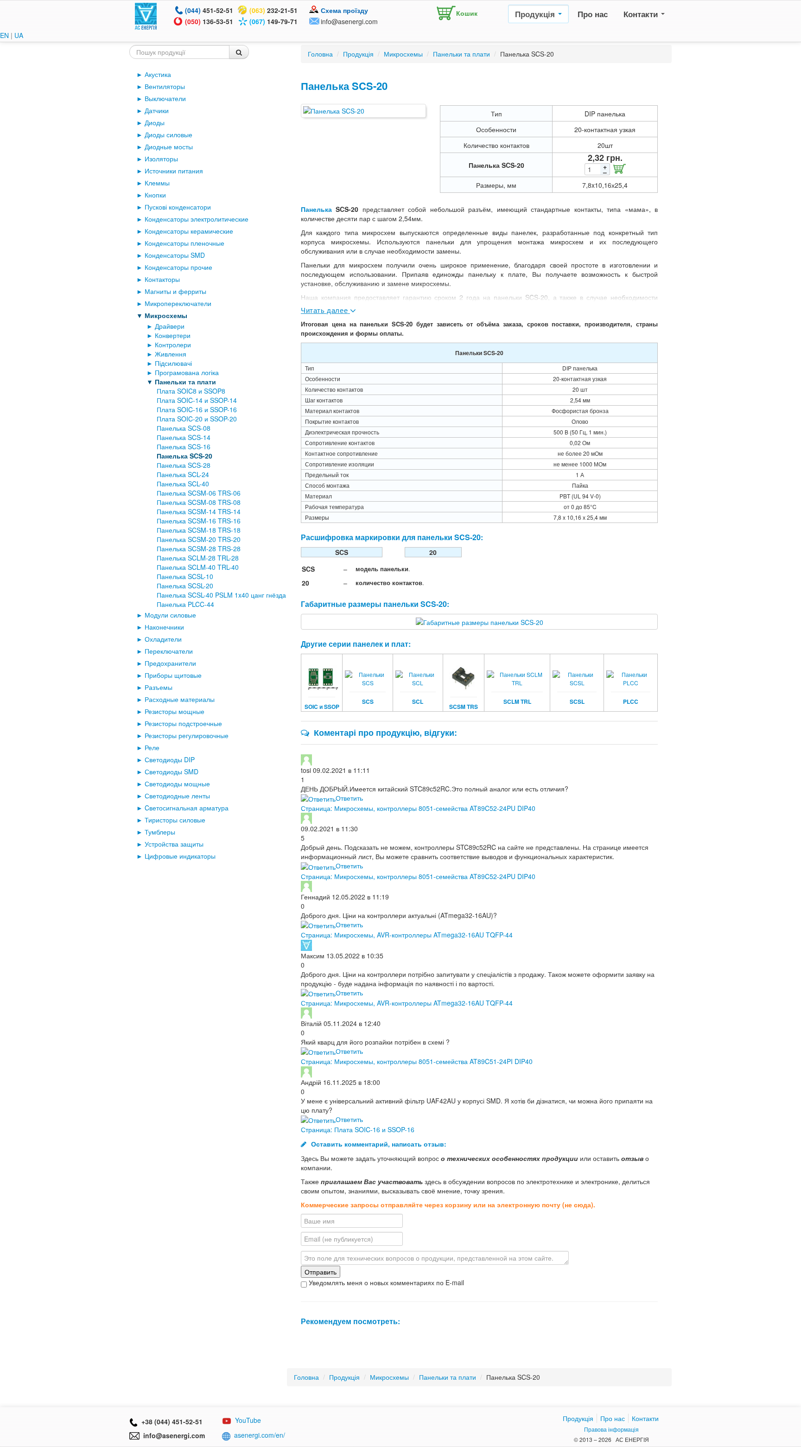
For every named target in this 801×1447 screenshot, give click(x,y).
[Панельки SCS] (367, 672)
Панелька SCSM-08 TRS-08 (199, 502)
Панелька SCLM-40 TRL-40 (198, 567)
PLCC (630, 701)
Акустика (158, 74)
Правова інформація (611, 1429)
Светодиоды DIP (170, 759)
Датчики (157, 110)
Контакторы (162, 279)
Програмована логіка (187, 372)
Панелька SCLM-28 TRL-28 (198, 557)
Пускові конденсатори (178, 206)
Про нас (593, 13)
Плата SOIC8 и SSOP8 (191, 390)
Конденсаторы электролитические (196, 218)
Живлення (170, 353)
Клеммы (157, 182)
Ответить (349, 798)
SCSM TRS (463, 706)
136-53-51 (209, 21)
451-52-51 (209, 10)
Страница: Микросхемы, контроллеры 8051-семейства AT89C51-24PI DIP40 (417, 1061)
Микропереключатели (178, 303)
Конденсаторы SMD (175, 255)
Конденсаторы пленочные (184, 243)
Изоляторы (161, 158)
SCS (368, 701)
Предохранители (170, 663)
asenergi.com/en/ (259, 1435)
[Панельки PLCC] (630, 672)
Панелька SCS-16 (183, 446)
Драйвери (169, 326)
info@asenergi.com (349, 21)
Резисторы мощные (174, 711)
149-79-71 (273, 21)
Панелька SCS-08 (183, 428)
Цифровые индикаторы (180, 856)
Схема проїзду (344, 10)
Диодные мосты (169, 146)
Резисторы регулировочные (187, 735)
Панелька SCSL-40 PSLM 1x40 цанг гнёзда (221, 594)
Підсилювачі (173, 363)
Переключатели (169, 651)
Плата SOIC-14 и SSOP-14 (197, 400)
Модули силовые (170, 614)
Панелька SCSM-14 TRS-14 (199, 511)
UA (18, 35)
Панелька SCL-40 (183, 483)
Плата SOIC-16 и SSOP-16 (197, 409)
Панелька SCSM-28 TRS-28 (199, 548)
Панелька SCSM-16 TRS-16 (199, 520)
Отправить (321, 1271)
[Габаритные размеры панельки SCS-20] (479, 621)
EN (4, 35)
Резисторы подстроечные (183, 723)
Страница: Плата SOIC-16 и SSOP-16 (357, 1129)
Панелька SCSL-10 (185, 576)
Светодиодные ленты (177, 795)
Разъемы (158, 687)
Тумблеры (160, 831)
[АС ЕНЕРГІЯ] (146, 15)
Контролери (173, 344)
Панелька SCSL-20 (185, 585)
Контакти (641, 13)
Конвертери (173, 335)
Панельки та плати (185, 381)
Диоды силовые (168, 134)
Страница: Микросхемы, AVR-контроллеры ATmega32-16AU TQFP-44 (407, 934)
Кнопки (155, 194)
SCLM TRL (517, 701)
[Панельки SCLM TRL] (517, 672)
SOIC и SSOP (322, 706)
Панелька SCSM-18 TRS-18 (199, 530)
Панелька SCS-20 (184, 455)
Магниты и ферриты (175, 291)
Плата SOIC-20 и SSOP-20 (197, 418)
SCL (417, 701)
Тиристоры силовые (175, 819)
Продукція (536, 13)
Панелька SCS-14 (183, 437)
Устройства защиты (174, 843)
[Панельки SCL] (417, 672)
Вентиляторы (165, 86)
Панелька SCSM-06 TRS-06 (199, 492)
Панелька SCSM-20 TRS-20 (199, 539)
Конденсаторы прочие (178, 267)
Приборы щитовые (173, 675)
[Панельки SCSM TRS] (463, 672)
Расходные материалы (180, 699)
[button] (454, 11)
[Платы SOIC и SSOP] (322, 672)
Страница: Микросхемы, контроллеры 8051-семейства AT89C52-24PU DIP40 (418, 808)
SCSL (577, 701)
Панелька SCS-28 (183, 465)
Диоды (155, 122)
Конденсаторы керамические (189, 231)
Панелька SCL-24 (183, 474)
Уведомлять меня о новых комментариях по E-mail (385, 1282)
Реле (152, 747)
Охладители (163, 639)
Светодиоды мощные (177, 783)
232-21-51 (273, 10)
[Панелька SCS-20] (363, 111)
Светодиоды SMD (171, 771)
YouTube (248, 1420)
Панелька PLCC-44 (185, 604)
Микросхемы (166, 315)
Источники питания (174, 170)
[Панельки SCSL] (577, 672)
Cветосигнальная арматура (187, 807)
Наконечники (164, 626)
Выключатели (165, 98)
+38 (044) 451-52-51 (170, 1421)
